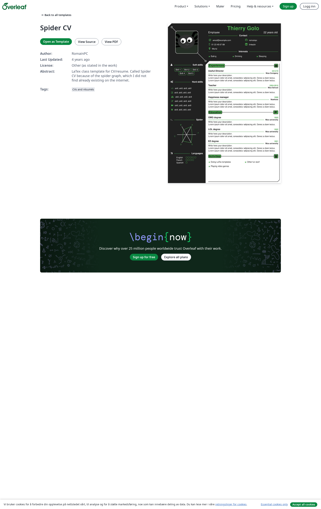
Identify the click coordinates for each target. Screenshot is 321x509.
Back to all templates (56, 15)
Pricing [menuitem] (236, 6)
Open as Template (56, 42)
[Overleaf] (14, 6)
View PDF (111, 42)
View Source (86, 42)
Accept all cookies (303, 504)
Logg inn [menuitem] (309, 6)
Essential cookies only (274, 504)
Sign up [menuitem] (288, 6)
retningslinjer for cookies (231, 504)
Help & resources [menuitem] (259, 6)
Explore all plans (176, 257)
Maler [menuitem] (220, 6)
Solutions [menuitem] (201, 6)
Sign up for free (144, 257)
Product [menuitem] (180, 6)
